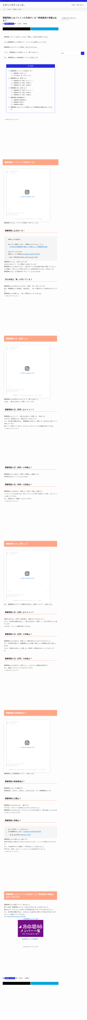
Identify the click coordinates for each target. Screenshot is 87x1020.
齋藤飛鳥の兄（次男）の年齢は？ (23, 92)
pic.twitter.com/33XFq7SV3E (31, 254)
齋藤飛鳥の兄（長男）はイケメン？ (23, 80)
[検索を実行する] (82, 53)
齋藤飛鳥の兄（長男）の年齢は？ (23, 83)
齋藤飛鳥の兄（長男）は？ (19, 78)
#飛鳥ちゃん (33, 247)
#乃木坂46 (13, 247)
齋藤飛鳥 (25, 23)
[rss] (81, 1)
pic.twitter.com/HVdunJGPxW (32, 831)
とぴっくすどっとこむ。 (14, 5)
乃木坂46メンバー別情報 (29, 939)
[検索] (83, 1)
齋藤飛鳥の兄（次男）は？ (19, 88)
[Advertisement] (30, 137)
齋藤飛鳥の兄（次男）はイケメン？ (23, 90)
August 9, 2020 (33, 257)
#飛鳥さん (26, 247)
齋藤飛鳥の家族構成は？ (18, 97)
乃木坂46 (19, 23)
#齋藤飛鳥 (19, 247)
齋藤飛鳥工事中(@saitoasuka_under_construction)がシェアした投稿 (27, 769)
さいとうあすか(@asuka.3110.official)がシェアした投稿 (27, 218)
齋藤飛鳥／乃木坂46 (9, 23)
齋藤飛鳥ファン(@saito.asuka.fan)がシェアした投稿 (27, 395)
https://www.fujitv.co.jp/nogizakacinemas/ (16, 916)
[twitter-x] (79, 1)
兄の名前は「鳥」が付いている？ (23, 75)
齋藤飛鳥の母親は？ (19, 104)
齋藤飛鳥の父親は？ (19, 102)
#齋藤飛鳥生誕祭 (42, 247)
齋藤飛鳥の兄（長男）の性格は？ (23, 85)
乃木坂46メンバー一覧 (30, 918)
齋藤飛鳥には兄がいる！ (20, 73)
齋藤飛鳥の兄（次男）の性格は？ (23, 94)
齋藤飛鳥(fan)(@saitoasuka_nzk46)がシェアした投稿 (27, 600)
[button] (16, 28)
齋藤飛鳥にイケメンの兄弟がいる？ (21, 71)
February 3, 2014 (25, 834)
